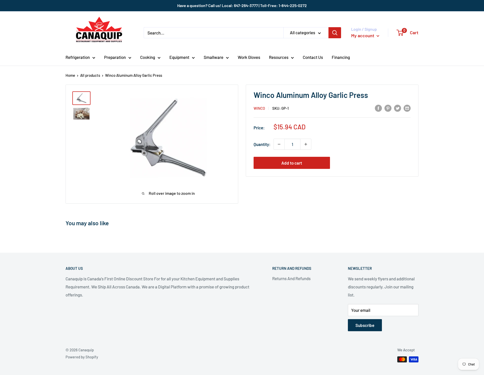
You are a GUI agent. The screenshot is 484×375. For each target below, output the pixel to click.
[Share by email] (407, 108)
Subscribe (364, 325)
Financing (341, 57)
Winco (259, 108)
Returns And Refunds (291, 278)
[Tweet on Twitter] (397, 108)
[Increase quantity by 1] (305, 144)
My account (363, 35)
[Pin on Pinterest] (387, 108)
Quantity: (262, 144)
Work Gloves (249, 57)
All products (90, 75)
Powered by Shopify (82, 357)
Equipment (179, 57)
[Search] (334, 32)
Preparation (115, 57)
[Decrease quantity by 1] (279, 144)
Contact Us (313, 57)
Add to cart (291, 162)
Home (70, 75)
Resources (278, 57)
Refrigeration (78, 57)
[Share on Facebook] (378, 108)
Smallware (213, 57)
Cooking (147, 57)
